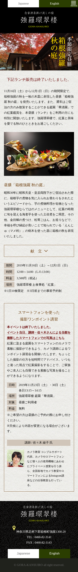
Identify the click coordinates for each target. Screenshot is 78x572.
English (54, 3)
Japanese (23, 3)
